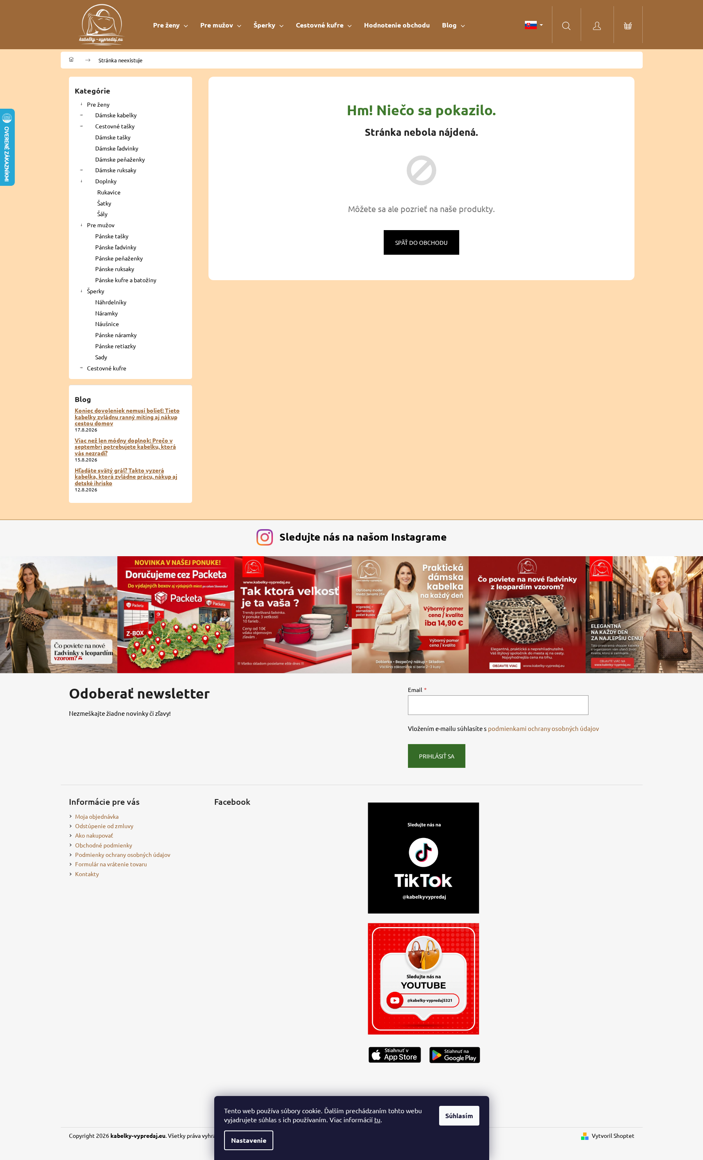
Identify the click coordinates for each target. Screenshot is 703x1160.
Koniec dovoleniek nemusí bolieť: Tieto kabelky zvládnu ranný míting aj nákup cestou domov (127, 416)
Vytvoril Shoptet (613, 1135)
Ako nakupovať (94, 835)
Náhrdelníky (110, 302)
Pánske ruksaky (114, 268)
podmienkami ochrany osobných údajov (543, 728)
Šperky (95, 291)
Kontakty (87, 873)
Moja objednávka (97, 816)
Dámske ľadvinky (116, 148)
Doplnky (106, 181)
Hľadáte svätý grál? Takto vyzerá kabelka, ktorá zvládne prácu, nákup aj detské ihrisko (126, 476)
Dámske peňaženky (120, 159)
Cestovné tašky (115, 126)
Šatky (104, 203)
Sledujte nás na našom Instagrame (363, 536)
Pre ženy (98, 104)
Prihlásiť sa (436, 756)
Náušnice (107, 323)
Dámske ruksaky (115, 170)
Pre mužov (100, 224)
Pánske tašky (111, 236)
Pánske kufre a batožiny (125, 279)
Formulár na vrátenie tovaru (111, 864)
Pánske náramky (116, 334)
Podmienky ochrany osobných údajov (122, 854)
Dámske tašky (113, 137)
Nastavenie (248, 1140)
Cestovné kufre (106, 368)
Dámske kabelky (116, 115)
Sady (101, 357)
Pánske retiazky (115, 345)
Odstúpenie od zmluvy (104, 825)
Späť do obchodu (421, 242)
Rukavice (109, 192)
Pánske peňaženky (119, 258)
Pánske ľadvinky (115, 247)
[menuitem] (170, 24)
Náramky (106, 313)
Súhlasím (459, 1115)
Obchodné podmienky (103, 845)
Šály (102, 213)
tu (377, 1119)
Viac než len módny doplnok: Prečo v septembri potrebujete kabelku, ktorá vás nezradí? (125, 446)
